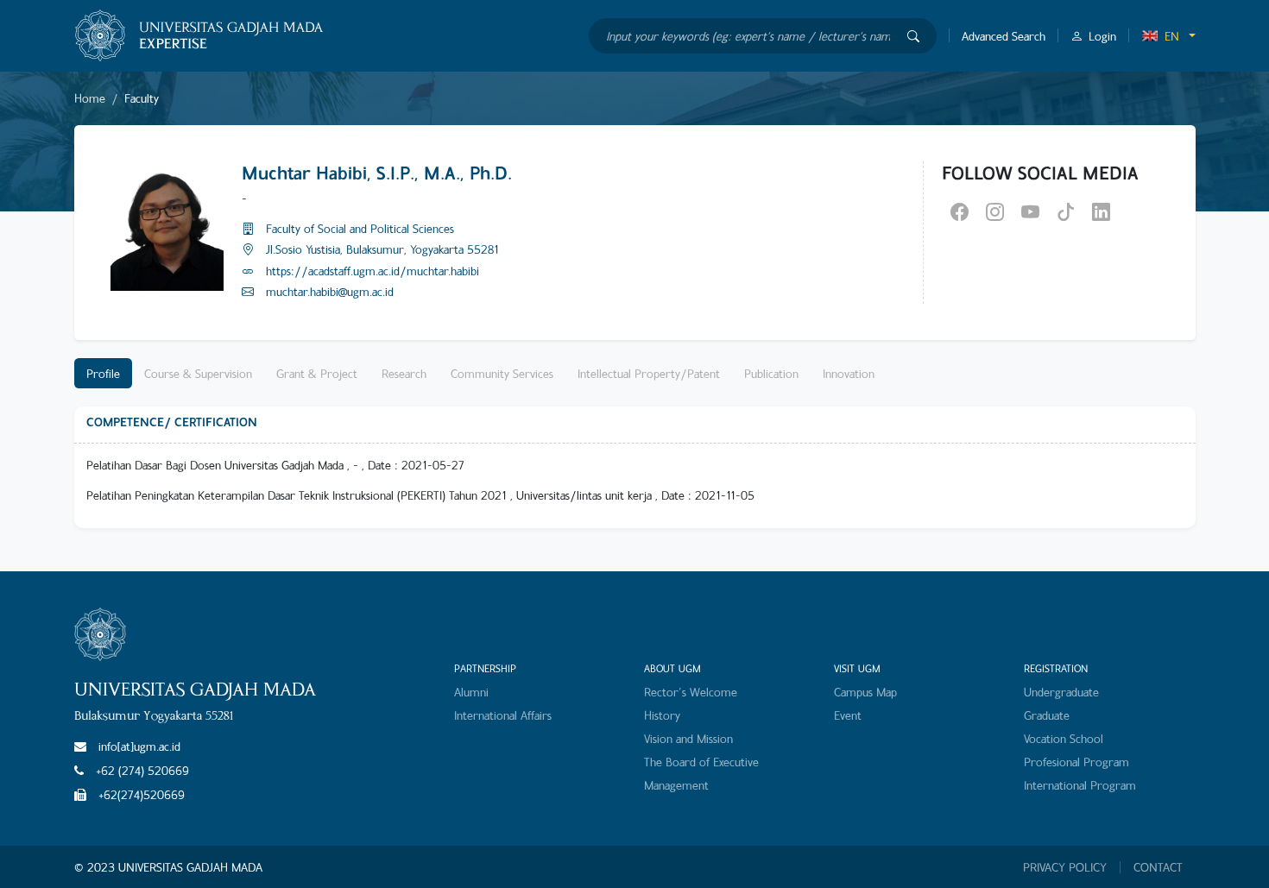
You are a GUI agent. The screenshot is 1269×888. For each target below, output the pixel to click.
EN (1172, 35)
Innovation (848, 373)
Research (404, 373)
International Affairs (503, 715)
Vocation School (1063, 738)
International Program (1080, 785)
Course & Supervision (198, 373)
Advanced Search (1003, 35)
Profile (103, 373)
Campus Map (865, 691)
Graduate (1047, 715)
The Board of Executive (701, 761)
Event (848, 715)
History (662, 715)
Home (89, 98)
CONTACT (1158, 867)
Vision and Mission (688, 738)
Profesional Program (1076, 761)
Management (676, 785)
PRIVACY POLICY (1065, 867)
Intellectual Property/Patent (649, 373)
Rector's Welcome (690, 691)
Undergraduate (1061, 691)
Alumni (471, 691)
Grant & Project (316, 373)
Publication (771, 373)
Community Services (502, 373)
